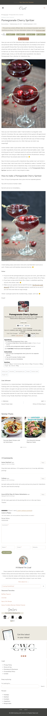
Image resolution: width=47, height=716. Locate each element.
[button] (21, 321)
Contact (6, 674)
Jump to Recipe (24, 39)
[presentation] (11, 427)
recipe (28, 371)
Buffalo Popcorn (6, 594)
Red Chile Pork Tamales (26, 2)
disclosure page (40, 30)
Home (20, 709)
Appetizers (7, 701)
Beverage (3, 17)
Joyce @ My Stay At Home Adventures (14, 494)
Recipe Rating (5, 518)
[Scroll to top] (44, 711)
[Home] (2, 14)
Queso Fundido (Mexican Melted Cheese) (13, 605)
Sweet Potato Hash (7, 403)
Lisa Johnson (6, 24)
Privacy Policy (8, 665)
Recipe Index (7, 703)
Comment (5, 525)
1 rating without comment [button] (24, 510)
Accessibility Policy (9, 671)
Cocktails (6, 699)
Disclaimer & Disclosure (11, 669)
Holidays (6, 695)
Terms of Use (8, 667)
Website (35, 547)
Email (19, 547)
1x (29, 335)
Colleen (3, 478)
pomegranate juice (20, 371)
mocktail (12, 371)
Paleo (8, 17)
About (26, 709)
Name (4, 547)
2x (31, 335)
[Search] (43, 586)
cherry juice (5, 371)
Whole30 (12, 17)
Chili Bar (4, 598)
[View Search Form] (44, 8)
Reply (43, 462)
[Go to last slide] (3, 431)
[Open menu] (2, 8)
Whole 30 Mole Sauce (39, 403)
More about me (22, 582)
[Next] (44, 431)
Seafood (6, 697)
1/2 (26, 335)
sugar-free (4, 374)
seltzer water (35, 371)
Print (20, 325)
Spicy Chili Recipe (6, 601)
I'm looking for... (6, 683)
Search (42, 686)
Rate (28, 325)
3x (34, 335)
